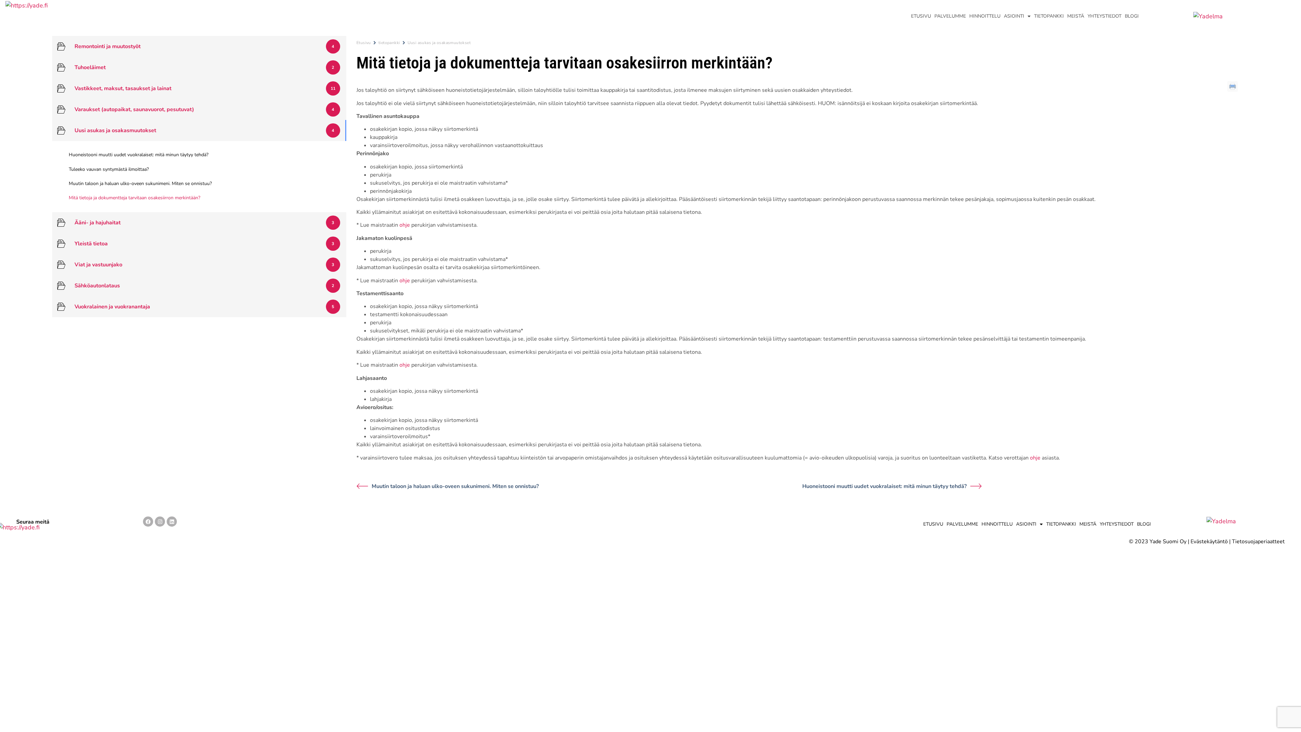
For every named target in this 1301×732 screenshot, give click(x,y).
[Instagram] (160, 521)
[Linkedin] (172, 521)
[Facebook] (148, 521)
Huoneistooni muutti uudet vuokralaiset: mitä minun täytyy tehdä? (884, 486)
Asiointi (1014, 16)
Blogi (1132, 16)
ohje (404, 225)
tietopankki (389, 42)
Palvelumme (950, 16)
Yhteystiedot (1104, 16)
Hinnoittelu (984, 16)
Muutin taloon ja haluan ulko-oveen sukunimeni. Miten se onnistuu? (455, 486)
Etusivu (921, 16)
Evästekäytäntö (1209, 541)
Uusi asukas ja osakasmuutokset (439, 42)
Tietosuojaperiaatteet (1258, 541)
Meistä (1075, 16)
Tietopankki (1049, 16)
